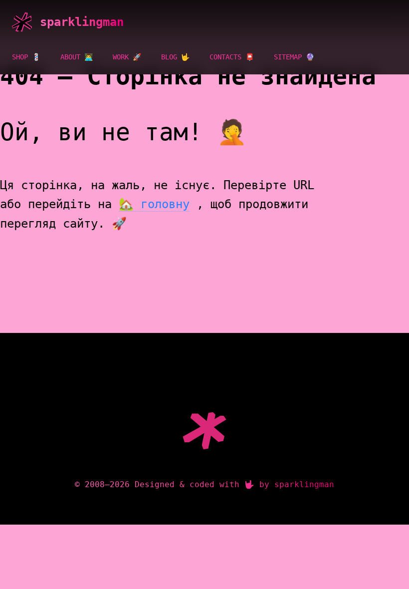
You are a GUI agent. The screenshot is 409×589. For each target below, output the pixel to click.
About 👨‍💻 (76, 57)
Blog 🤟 (175, 57)
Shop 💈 (26, 57)
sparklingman (82, 22)
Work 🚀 (127, 57)
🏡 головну (154, 204)
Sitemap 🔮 (294, 57)
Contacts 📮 (231, 57)
